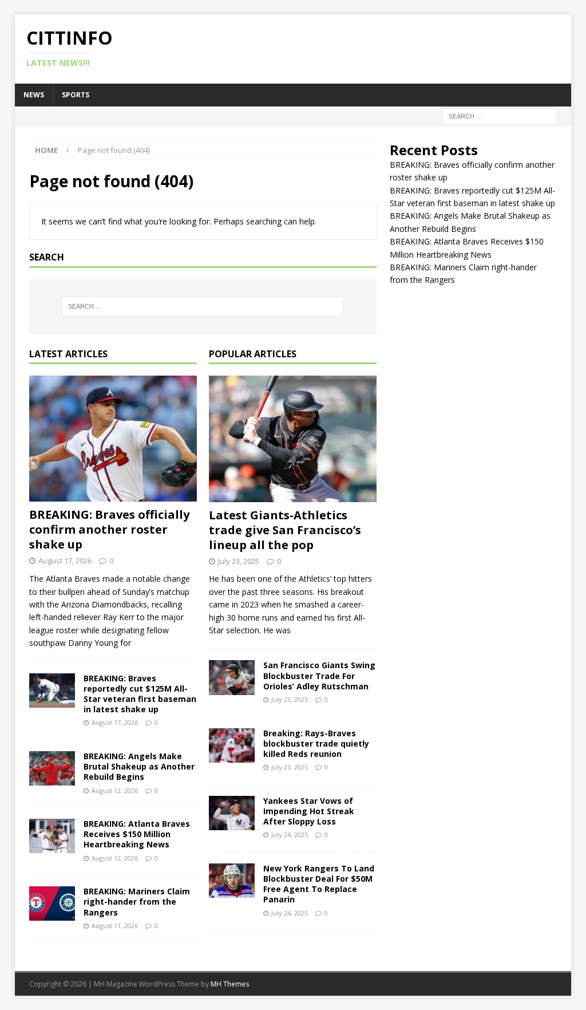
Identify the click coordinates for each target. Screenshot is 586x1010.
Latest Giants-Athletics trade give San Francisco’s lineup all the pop (285, 530)
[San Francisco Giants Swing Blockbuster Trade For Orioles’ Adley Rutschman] (232, 677)
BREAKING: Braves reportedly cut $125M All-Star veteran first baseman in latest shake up (140, 694)
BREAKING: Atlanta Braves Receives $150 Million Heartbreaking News (137, 834)
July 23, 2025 (238, 561)
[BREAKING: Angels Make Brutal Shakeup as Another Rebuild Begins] (52, 768)
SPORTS (75, 95)
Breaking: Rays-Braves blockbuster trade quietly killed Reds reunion (316, 743)
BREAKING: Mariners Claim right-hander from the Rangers (137, 901)
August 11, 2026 (115, 925)
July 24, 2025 (289, 834)
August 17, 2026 (65, 560)
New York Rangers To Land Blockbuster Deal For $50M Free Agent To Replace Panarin (318, 884)
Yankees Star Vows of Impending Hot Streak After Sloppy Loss (308, 811)
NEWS (33, 95)
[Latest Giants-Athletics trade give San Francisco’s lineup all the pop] (293, 439)
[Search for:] (499, 115)
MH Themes (230, 984)
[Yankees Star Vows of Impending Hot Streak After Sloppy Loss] (232, 813)
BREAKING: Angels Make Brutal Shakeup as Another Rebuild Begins (139, 766)
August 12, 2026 (115, 790)
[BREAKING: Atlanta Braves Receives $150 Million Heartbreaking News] (52, 836)
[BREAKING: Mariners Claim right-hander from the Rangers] (52, 903)
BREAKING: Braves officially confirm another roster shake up (109, 529)
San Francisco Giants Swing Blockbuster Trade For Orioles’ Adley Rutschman (319, 675)
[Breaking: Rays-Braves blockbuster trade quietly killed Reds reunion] (232, 745)
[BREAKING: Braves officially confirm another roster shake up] (113, 439)
